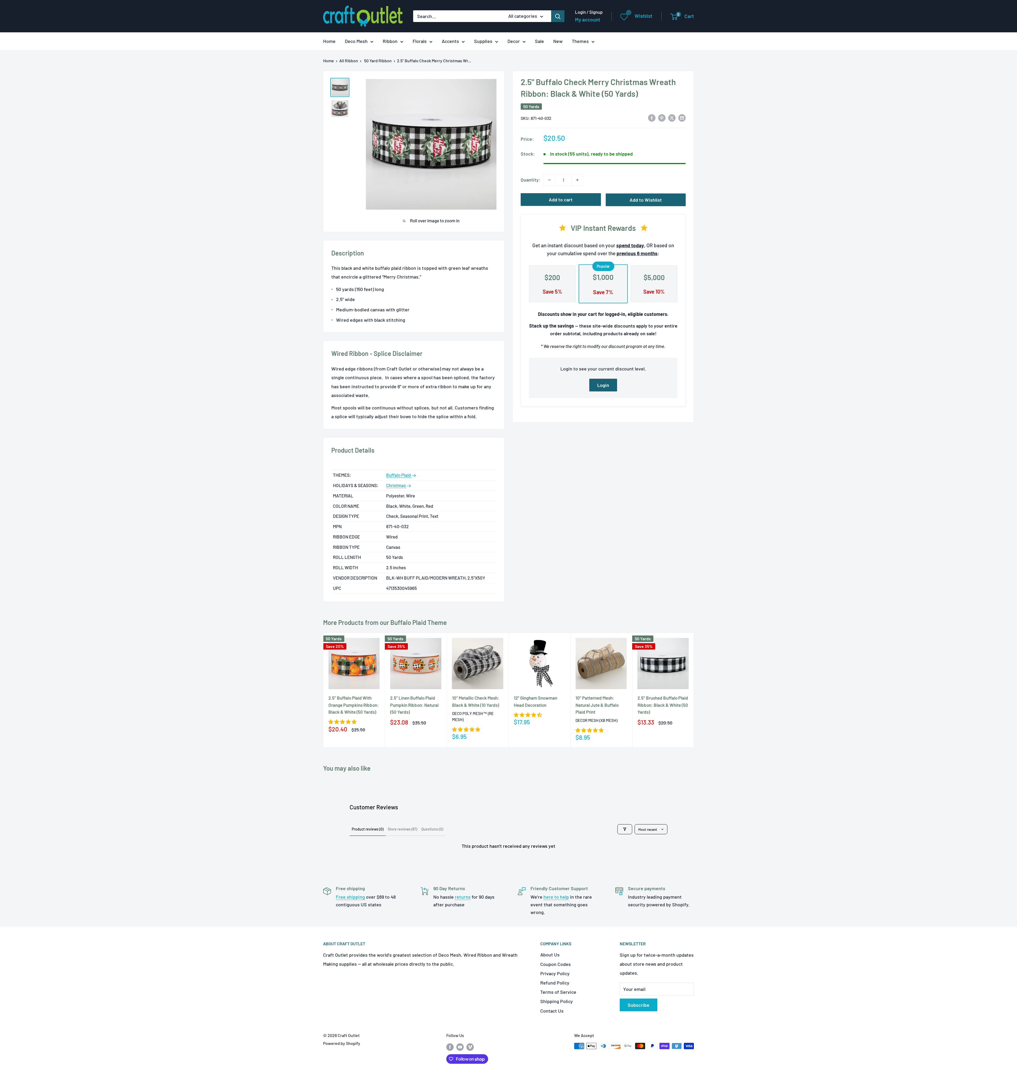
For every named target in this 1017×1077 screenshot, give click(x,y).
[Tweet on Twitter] (672, 117)
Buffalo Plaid (399, 475)
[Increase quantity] (577, 180)
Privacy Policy (555, 973)
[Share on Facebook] (651, 117)
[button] (342, 722)
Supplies (483, 41)
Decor (513, 41)
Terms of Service (558, 992)
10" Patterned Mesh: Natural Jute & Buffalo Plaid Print (597, 704)
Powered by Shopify (341, 1043)
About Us (550, 954)
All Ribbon (348, 60)
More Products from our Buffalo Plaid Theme (385, 622)
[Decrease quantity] (549, 180)
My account (587, 19)
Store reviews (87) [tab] (402, 829)
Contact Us (552, 1011)
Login (603, 385)
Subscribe (638, 1005)
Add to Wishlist (646, 200)
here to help (556, 897)
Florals (420, 41)
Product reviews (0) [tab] (367, 829)
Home (329, 41)
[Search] (557, 16)
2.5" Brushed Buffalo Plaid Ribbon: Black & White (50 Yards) (662, 704)
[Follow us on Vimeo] (470, 1047)
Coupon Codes (555, 964)
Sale (539, 41)
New (558, 41)
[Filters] (624, 829)
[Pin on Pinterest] (662, 117)
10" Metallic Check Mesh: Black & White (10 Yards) (475, 701)
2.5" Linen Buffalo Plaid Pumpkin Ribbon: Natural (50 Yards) (414, 704)
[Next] (694, 690)
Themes (580, 41)
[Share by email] (682, 117)
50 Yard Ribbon (378, 60)
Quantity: (530, 180)
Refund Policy (554, 983)
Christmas (396, 485)
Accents (450, 41)
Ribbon (390, 41)
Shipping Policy (556, 1001)
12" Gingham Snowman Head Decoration (535, 701)
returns (463, 897)
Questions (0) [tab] (432, 829)
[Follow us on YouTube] (460, 1047)
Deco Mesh (356, 41)
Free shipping (350, 897)
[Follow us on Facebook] (450, 1047)
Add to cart (561, 199)
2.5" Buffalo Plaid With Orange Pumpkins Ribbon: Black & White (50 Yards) (353, 704)
